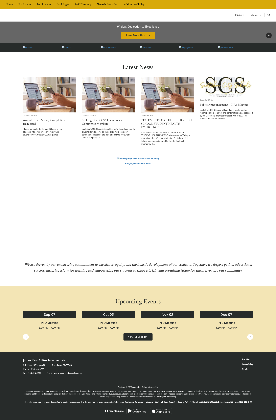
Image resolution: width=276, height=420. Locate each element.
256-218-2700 (37, 369)
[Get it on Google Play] (137, 411)
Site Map (246, 359)
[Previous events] (26, 337)
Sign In (245, 369)
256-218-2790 (34, 373)
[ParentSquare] (114, 411)
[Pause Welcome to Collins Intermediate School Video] (269, 36)
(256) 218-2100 (245, 402)
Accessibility (247, 364)
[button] (255, 15)
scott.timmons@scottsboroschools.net (216, 402)
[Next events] (250, 337)
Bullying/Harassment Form (138, 163)
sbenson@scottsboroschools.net (68, 373)
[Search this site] (268, 15)
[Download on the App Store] (161, 411)
